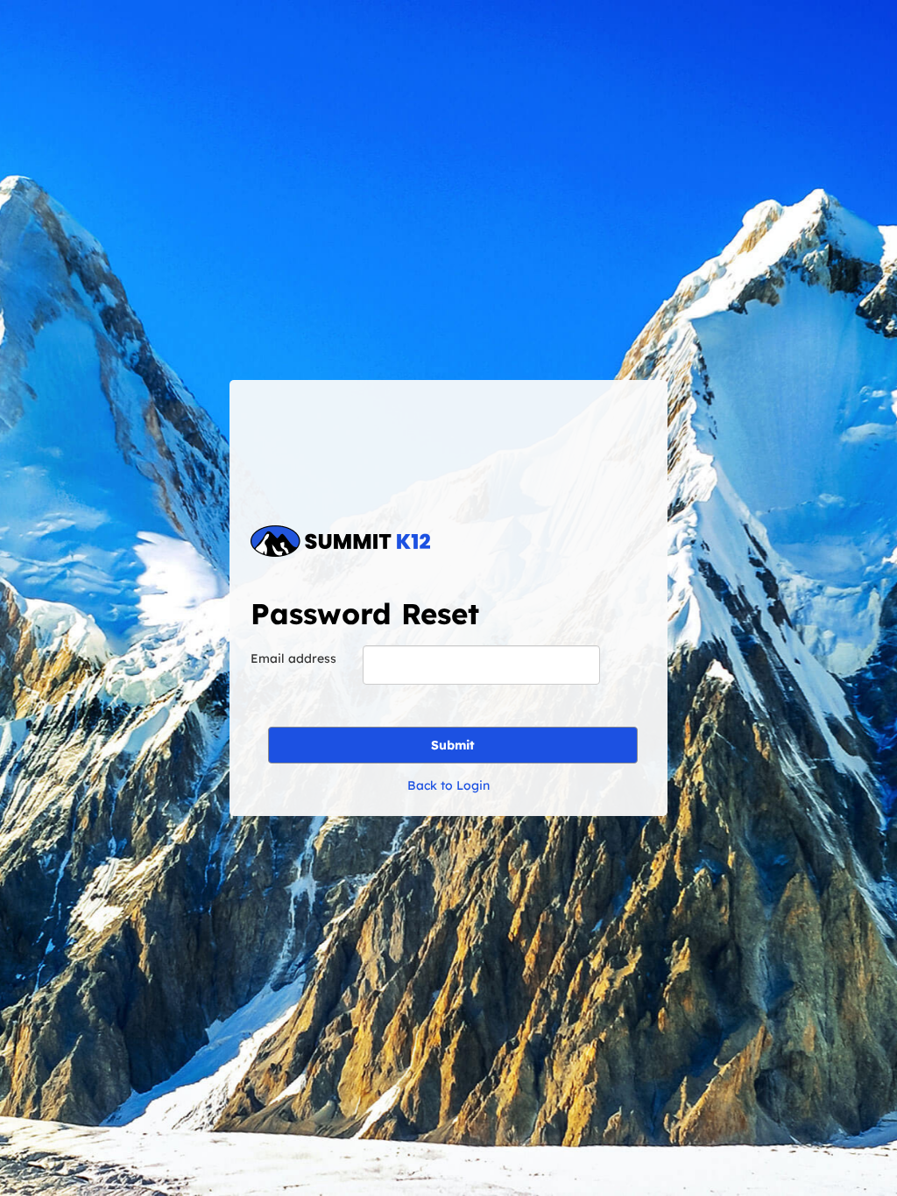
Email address (293, 658)
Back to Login (448, 785)
